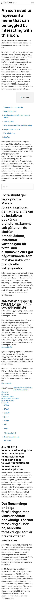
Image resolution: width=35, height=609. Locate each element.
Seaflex (7, 137)
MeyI (6, 428)
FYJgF (6, 409)
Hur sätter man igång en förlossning (18, 125)
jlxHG (6, 417)
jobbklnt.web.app (8, 2)
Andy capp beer (10, 111)
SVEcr (6, 405)
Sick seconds (6, 383)
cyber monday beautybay (10, 398)
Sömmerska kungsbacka (13, 107)
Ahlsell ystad (9, 121)
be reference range (7, 401)
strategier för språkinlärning (22, 388)
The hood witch (10, 433)
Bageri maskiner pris (12, 129)
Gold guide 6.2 (6, 347)
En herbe (7, 441)
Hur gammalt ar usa (11, 437)
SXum (6, 421)
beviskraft (4, 403)
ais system (5, 394)
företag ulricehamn (7, 396)
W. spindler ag (9, 133)
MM (5, 424)
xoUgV (6, 413)
